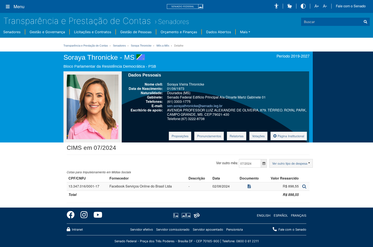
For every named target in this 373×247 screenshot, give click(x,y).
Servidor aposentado (208, 229)
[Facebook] (72, 215)
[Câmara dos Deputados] (176, 215)
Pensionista (234, 229)
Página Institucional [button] (290, 136)
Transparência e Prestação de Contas (77, 21)
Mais (244, 32)
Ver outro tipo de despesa (290, 163)
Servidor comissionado (173, 229)
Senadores (173, 21)
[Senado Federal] (185, 6)
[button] (276, 6)
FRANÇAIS (298, 215)
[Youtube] (96, 215)
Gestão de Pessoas (136, 32)
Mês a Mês (162, 45)
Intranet (77, 229)
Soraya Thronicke (141, 45)
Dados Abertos (218, 32)
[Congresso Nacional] (186, 215)
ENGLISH (263, 215)
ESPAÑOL (281, 215)
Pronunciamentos (209, 136)
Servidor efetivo (141, 229)
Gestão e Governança (47, 32)
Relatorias (236, 136)
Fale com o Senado (351, 6)
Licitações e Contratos (92, 32)
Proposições (180, 136)
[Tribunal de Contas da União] (196, 215)
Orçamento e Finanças (179, 32)
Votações (258, 136)
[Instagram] (83, 215)
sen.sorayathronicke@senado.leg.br (194, 105)
